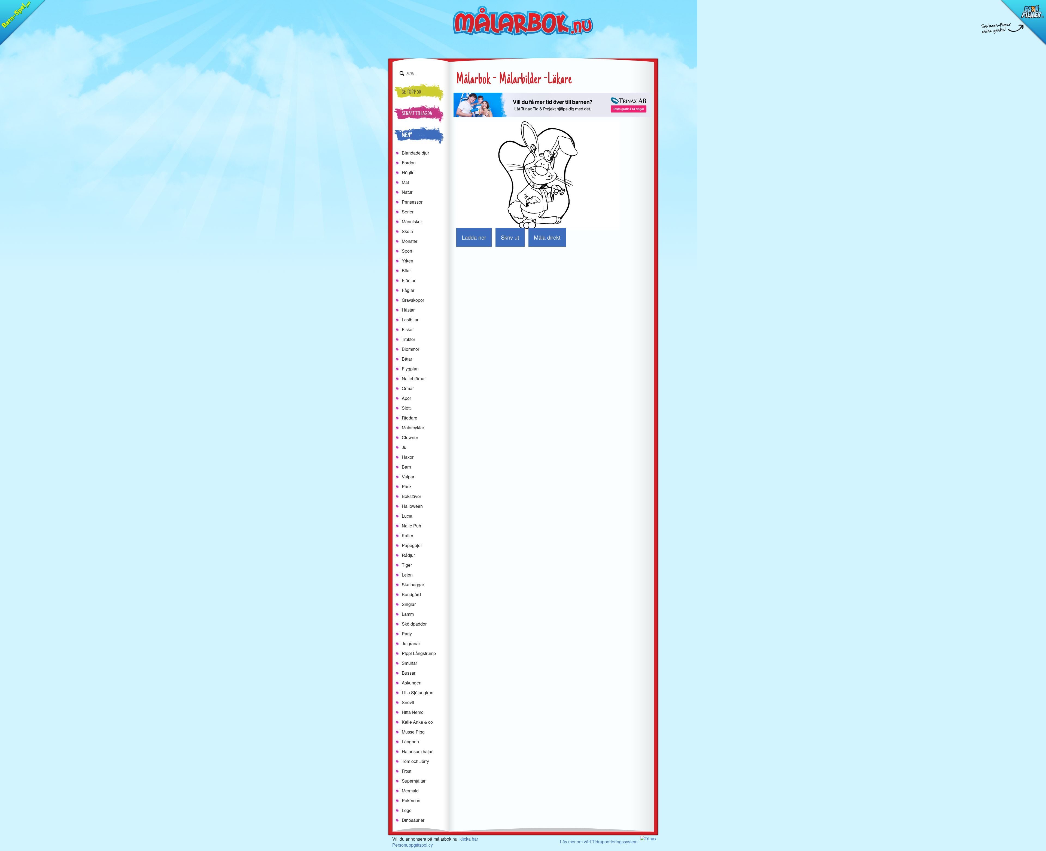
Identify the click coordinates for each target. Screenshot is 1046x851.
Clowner (410, 437)
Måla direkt (547, 237)
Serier (407, 212)
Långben (410, 741)
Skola (407, 231)
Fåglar (408, 290)
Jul (405, 447)
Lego (407, 810)
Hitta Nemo (413, 712)
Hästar (408, 310)
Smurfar (409, 663)
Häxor (407, 457)
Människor (412, 221)
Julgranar (411, 643)
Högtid (408, 172)
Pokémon (411, 800)
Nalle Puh (411, 526)
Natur (407, 192)
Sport (407, 251)
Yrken (407, 261)
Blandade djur (415, 153)
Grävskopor (413, 300)
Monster (409, 241)
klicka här (469, 839)
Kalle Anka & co (417, 722)
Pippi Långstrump (419, 653)
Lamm (408, 614)
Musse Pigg (413, 732)
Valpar (408, 476)
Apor (406, 398)
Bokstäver (411, 496)
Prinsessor (412, 202)
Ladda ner (474, 237)
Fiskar (408, 329)
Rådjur (408, 555)
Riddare (409, 418)
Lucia (407, 516)
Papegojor (412, 545)
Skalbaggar (413, 584)
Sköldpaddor (414, 624)
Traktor (408, 339)
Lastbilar (410, 319)
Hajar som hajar (417, 751)
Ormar (408, 388)
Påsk (407, 486)
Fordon (409, 162)
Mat (405, 182)
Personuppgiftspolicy (412, 845)
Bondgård (411, 594)
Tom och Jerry (415, 761)
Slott (406, 408)
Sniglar (409, 604)
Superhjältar (413, 781)
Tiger (407, 565)
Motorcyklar (413, 427)
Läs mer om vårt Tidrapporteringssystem (598, 841)
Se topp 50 (411, 93)
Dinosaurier (413, 820)
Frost (406, 771)
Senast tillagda (417, 114)
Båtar (407, 359)
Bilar (406, 270)
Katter (407, 535)
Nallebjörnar (414, 378)
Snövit (408, 702)
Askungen (411, 683)
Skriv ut (510, 237)
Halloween (412, 506)
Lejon (407, 575)
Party (407, 633)
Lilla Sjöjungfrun (417, 692)
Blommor (410, 349)
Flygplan (410, 369)
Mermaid (410, 790)
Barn (406, 467)
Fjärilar (408, 280)
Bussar (408, 673)
